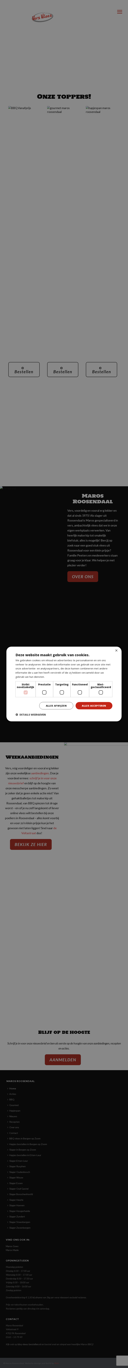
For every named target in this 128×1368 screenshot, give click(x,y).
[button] (31, 714)
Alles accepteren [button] (94, 705)
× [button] (116, 650)
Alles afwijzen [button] (56, 705)
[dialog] (64, 684)
